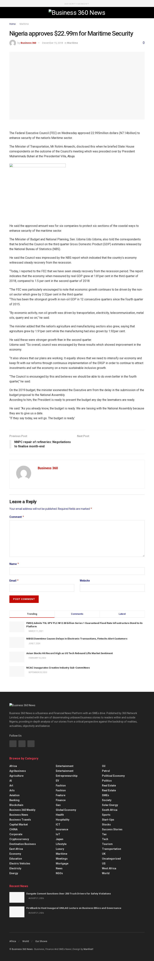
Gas (58, 805)
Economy (15, 853)
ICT (58, 824)
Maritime (24, 24)
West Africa (109, 868)
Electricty (15, 868)
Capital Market (18, 824)
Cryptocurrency (19, 839)
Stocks (106, 824)
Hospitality (62, 819)
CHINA (13, 829)
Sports (106, 814)
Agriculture (16, 775)
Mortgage (62, 863)
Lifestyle (61, 844)
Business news (18, 814)
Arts (12, 790)
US (104, 863)
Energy (13, 873)
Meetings (62, 858)
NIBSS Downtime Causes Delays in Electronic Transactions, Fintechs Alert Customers (76, 638)
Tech (105, 839)
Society (106, 800)
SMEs (105, 795)
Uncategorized (111, 858)
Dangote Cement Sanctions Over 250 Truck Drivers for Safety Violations (68, 893)
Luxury (60, 848)
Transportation (111, 848)
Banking (14, 800)
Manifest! (88, 949)
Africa (13, 766)
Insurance (62, 829)
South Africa (109, 809)
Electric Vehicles (19, 863)
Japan (59, 839)
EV (57, 780)
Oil (103, 766)
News (59, 868)
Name (14, 564)
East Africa (16, 848)
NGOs (59, 873)
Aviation (14, 795)
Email (14, 580)
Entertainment (64, 766)
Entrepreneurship (66, 775)
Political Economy (113, 775)
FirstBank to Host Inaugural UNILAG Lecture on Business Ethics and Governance (73, 908)
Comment (16, 517)
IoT (58, 834)
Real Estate (109, 785)
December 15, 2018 (52, 42)
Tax (104, 834)
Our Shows (41, 941)
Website (85, 580)
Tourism (107, 844)
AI (10, 780)
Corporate (15, 834)
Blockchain (16, 805)
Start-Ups (108, 819)
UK (104, 853)
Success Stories (112, 829)
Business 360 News (22, 949)
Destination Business (22, 844)
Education (15, 858)
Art (11, 785)
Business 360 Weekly (22, 809)
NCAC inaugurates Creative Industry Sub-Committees (58, 667)
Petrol (106, 770)
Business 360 (28, 42)
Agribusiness (17, 770)
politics (107, 780)
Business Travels (20, 819)
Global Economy (66, 809)
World (105, 873)
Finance (61, 800)
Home (12, 24)
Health (60, 814)
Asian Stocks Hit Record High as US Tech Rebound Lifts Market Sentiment (69, 653)
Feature (60, 795)
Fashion (61, 785)
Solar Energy (110, 805)
